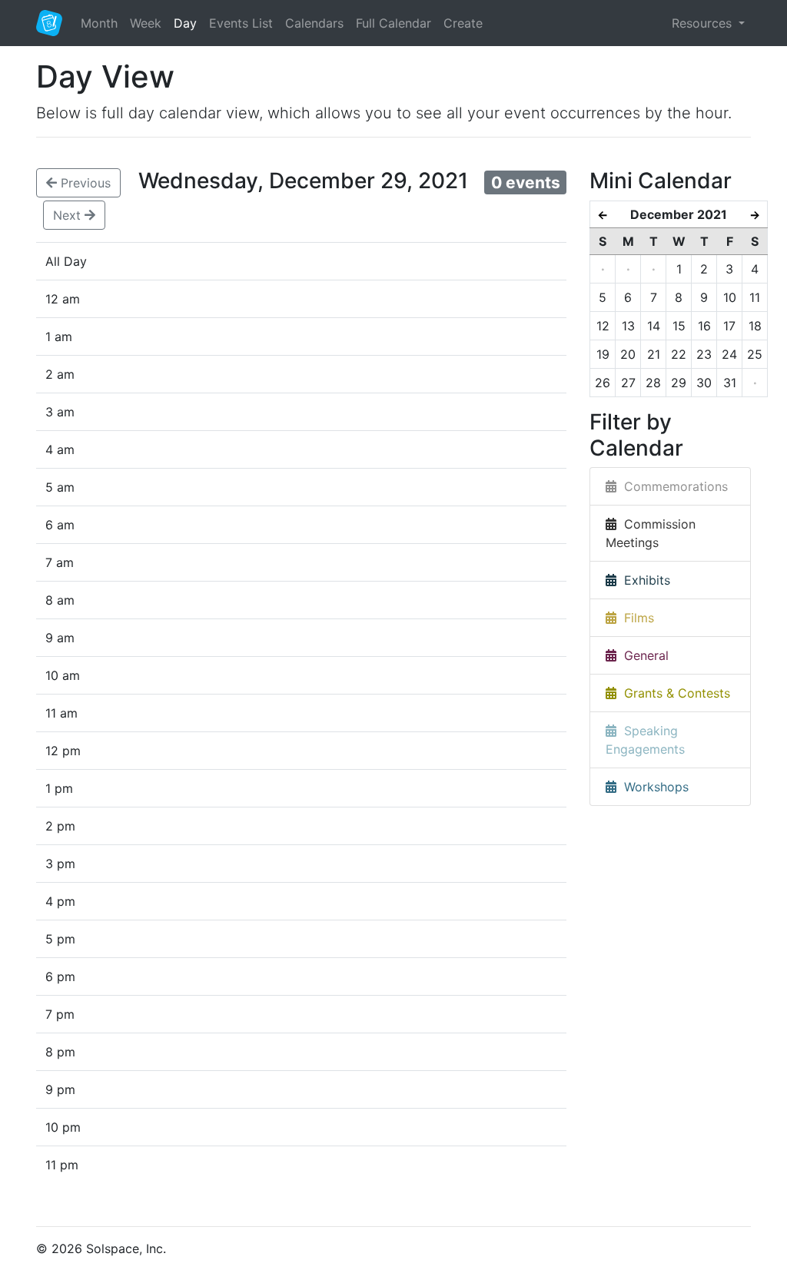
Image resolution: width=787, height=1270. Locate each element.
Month (99, 23)
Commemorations (672, 486)
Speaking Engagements (645, 740)
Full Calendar (393, 23)
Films (635, 617)
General (642, 655)
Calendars (314, 23)
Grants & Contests (673, 693)
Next (69, 215)
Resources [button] (704, 23)
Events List (241, 23)
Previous (84, 183)
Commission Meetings (651, 533)
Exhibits (643, 580)
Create (463, 23)
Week (145, 23)
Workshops (652, 786)
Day (185, 23)
